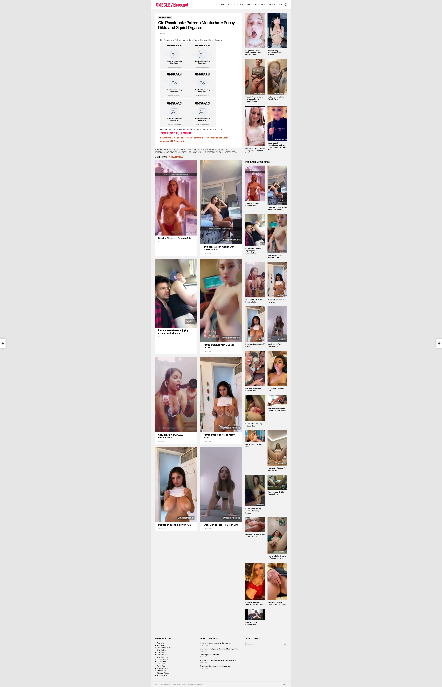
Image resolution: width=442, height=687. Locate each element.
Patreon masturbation (166, 152)
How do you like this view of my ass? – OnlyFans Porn (255, 151)
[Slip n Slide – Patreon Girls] (277, 368)
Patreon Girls (175, 157)
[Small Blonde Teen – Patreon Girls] (221, 484)
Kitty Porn (160, 645)
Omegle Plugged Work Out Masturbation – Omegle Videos (254, 99)
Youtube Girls (162, 675)
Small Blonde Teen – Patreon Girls (221, 524)
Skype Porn (161, 666)
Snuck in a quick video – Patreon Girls (277, 493)
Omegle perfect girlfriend (209, 655)
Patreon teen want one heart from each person (277, 410)
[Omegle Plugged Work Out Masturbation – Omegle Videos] (255, 77)
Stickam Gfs (161, 671)
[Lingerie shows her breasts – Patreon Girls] (277, 581)
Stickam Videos (275, 5)
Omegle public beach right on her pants (215, 666)
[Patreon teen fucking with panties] (255, 408)
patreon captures (197, 150)
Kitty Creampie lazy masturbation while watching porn (252, 53)
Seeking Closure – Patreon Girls (174, 238)
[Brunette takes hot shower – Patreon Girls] (255, 581)
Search (285, 644)
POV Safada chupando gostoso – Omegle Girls (218, 660)
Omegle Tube (232, 5)
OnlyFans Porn (162, 659)
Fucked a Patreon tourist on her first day (255, 536)
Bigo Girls (160, 643)
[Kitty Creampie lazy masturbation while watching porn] (255, 30)
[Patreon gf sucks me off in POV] (176, 484)
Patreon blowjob (178, 150)
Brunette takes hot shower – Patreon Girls (254, 603)
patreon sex (200, 152)
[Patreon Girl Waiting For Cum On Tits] (277, 448)
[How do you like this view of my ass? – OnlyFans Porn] (255, 126)
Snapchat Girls (162, 668)
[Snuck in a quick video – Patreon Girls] (277, 482)
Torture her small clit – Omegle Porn (276, 98)
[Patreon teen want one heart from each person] (277, 400)
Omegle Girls (246, 5)
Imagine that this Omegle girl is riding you (215, 643)
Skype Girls (161, 664)
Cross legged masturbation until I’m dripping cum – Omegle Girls (277, 146)
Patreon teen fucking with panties (253, 425)
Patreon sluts (214, 152)
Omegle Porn (162, 652)
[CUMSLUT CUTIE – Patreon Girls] (255, 614)
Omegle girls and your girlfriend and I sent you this (219, 649)
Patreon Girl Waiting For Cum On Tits (277, 469)
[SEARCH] (286, 4)
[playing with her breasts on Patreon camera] (277, 535)
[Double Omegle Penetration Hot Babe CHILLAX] (277, 30)
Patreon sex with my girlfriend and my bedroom (253, 511)
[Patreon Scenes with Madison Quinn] (221, 300)
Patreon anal (162, 150)
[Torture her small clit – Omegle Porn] (277, 77)
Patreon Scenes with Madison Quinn (219, 346)
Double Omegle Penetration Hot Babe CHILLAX (276, 53)
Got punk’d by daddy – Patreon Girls (253, 389)
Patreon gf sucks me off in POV (174, 524)
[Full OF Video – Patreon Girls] (255, 436)
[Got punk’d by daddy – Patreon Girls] (255, 368)
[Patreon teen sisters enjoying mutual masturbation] (176, 293)
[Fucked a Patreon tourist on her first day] (255, 524)
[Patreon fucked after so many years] (221, 394)
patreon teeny (230, 152)
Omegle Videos (260, 5)
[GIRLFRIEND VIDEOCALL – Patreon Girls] (176, 394)
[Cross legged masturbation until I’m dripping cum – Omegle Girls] (277, 123)
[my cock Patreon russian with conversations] (221, 202)
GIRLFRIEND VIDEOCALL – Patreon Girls (171, 436)
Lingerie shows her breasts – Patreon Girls (276, 603)
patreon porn (185, 152)
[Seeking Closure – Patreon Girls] (176, 198)
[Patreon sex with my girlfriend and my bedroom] (255, 490)
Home (222, 5)
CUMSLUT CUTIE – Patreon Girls (252, 623)
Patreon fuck (214, 150)
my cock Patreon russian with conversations (219, 248)
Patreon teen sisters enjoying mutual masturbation (173, 332)
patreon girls (228, 150)
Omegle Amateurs (164, 648)
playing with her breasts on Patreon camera (277, 557)
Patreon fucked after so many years (219, 436)
